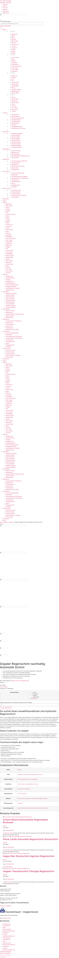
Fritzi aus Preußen (16, 66)
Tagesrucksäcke (16, 135)
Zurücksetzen (33, 698)
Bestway (14, 39)
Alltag (19, 808)
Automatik (20, 803)
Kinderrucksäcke (16, 143)
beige (19, 774)
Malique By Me (15, 91)
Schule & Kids (6, 188)
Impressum (6, 932)
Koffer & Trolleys (16, 150)
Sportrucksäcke (16, 138)
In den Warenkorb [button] (7, 866)
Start (1, 522)
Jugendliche (27, 788)
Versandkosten (10, 830)
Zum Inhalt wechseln (5, 1)
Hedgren (14, 77)
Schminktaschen (16, 181)
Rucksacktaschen (16, 142)
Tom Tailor (14, 107)
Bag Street (14, 34)
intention (29, 779)
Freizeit (34, 808)
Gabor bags (15, 68)
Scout (13, 104)
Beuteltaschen (15, 123)
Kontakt (5, 6)
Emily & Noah (15, 57)
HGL (13, 79)
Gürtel (13, 183)
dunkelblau (26, 774)
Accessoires (6, 171)
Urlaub (46, 808)
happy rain (14, 75)
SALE (4, 200)
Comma (14, 46)
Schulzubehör (15, 197)
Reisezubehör (15, 157)
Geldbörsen (6, 159)
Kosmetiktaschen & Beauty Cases (21, 156)
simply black (35, 779)
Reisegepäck (6, 149)
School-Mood (15, 102)
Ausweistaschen (16, 162)
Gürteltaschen (15, 180)
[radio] (45, 692)
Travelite (14, 111)
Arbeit (22, 808)
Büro (25, 808)
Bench (13, 37)
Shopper (14, 125)
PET (19, 798)
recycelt (24, 793)
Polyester (22, 798)
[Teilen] (7, 955)
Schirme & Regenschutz (18, 173)
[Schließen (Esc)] (9, 955)
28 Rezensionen (6, 918)
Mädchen (32, 784)
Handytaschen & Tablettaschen (20, 178)
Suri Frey (14, 106)
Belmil (13, 35)
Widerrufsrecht (7, 929)
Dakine (13, 49)
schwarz (40, 774)
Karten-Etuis (15, 168)
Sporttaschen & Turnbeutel (19, 195)
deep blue (24, 779)
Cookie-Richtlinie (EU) (9, 936)
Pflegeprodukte (16, 185)
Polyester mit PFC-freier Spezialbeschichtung (36, 798)
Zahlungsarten (7, 924)
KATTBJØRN (15, 86)
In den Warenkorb (6, 707)
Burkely (14, 42)
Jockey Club (15, 84)
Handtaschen (15, 114)
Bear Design (15, 41)
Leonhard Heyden (16, 89)
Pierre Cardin (15, 99)
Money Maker (15, 93)
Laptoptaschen (16, 116)
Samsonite (14, 100)
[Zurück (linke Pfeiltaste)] (1, 957)
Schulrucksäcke (16, 137)
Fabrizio (14, 61)
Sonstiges (14, 186)
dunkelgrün (32, 774)
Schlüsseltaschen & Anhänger (19, 176)
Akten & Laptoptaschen (18, 118)
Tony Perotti (15, 109)
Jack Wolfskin (15, 82)
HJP (13, 81)
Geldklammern (15, 169)
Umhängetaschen (16, 119)
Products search (6, 21)
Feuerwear (14, 62)
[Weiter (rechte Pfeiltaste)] (4, 957)
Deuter (13, 51)
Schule (42, 808)
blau (22, 774)
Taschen (5, 113)
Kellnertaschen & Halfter (18, 166)
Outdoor (38, 808)
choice (19, 779)
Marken (5, 29)
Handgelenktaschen (17, 126)
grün (36, 774)
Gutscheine (6, 199)
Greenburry (15, 71)
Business (29, 808)
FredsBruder (15, 64)
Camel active (15, 44)
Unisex (36, 784)
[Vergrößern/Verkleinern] (1, 955)
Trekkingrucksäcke (17, 147)
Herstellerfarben (14, 692)
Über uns (5, 4)
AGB (4, 927)
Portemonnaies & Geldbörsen (19, 161)
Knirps (13, 87)
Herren (23, 784)
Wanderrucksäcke (16, 145)
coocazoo (14, 48)
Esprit (13, 59)
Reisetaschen (15, 152)
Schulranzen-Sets (16, 190)
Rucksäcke (6, 131)
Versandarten (6, 925)
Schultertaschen (16, 121)
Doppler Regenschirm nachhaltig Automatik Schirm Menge (16, 702)
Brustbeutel (15, 174)
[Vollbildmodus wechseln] (4, 955)
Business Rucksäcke (17, 133)
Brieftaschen (15, 164)
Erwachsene (21, 788)
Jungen (27, 784)
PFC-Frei (20, 793)
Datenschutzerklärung (9, 931)
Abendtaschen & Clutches (18, 128)
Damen (19, 784)
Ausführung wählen (8, 833)
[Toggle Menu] (1, 28)
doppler (14, 53)
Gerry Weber (15, 69)
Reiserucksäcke (16, 140)
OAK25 (13, 97)
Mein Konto (6, 11)
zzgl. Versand (3, 687)
